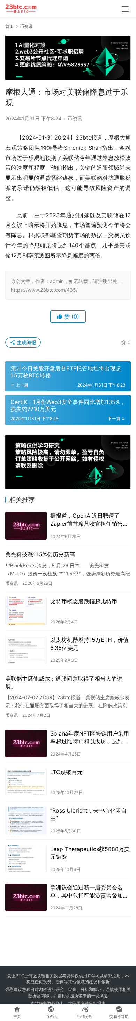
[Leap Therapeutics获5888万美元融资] (26, 859)
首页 (9, 26)
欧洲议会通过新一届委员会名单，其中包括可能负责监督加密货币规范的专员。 (89, 891)
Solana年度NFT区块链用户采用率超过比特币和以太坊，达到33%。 (89, 737)
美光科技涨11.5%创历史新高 (40, 554)
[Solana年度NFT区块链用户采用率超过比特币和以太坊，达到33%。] (26, 743)
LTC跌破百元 (66, 771)
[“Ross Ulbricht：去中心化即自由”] (26, 820)
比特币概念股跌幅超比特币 (83, 601)
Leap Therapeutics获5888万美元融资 (90, 852)
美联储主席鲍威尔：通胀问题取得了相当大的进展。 (63, 682)
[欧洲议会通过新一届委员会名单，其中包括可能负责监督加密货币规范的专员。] (26, 897)
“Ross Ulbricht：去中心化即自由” (88, 814)
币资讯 (75, 118)
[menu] (125, 9)
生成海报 (25, 342)
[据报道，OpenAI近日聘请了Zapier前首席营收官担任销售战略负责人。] (26, 525)
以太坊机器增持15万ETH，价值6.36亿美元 (89, 643)
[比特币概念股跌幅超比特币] (26, 611)
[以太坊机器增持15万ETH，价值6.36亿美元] (26, 650)
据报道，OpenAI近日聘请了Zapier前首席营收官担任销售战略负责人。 (89, 519)
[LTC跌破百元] (26, 782)
